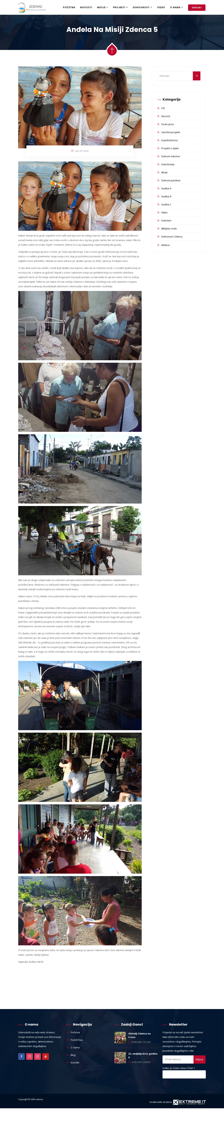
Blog (73, 1055)
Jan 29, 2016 (82, 150)
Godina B (166, 196)
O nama (175, 7)
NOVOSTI (86, 7)
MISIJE (101, 7)
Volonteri (166, 220)
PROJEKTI (119, 7)
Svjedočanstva (169, 140)
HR (163, 108)
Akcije (164, 172)
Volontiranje (168, 164)
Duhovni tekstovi (170, 156)
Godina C (166, 204)
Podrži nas (77, 1039)
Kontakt (197, 7)
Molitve (165, 245)
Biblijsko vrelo (169, 228)
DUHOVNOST (141, 7)
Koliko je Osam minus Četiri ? (179, 1068)
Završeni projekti (170, 132)
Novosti (165, 116)
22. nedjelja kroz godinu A (142, 1055)
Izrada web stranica (160, 1102)
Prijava (199, 1059)
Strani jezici (167, 124)
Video (161, 7)
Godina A (166, 188)
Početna (69, 7)
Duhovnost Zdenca (171, 236)
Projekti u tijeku (170, 148)
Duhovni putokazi (170, 180)
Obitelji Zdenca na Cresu (139, 1035)
